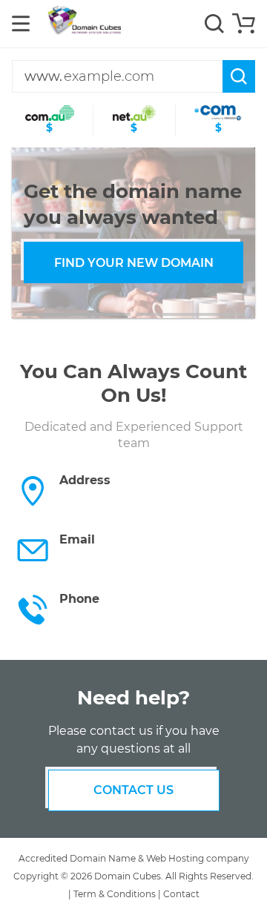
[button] (76, 314)
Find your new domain (134, 263)
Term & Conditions (114, 893)
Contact (181, 893)
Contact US (133, 790)
